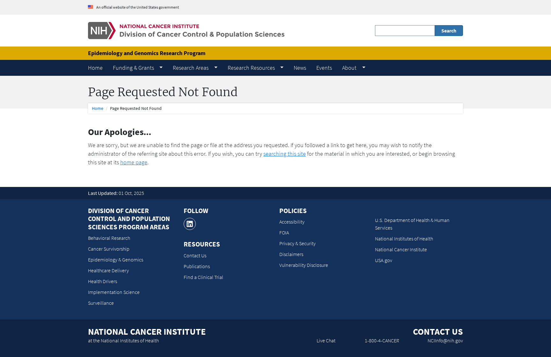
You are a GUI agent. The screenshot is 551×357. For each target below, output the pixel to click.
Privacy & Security (297, 243)
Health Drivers (102, 281)
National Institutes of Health (404, 238)
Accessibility (292, 221)
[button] (138, 68)
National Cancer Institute (401, 249)
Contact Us (195, 255)
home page (133, 162)
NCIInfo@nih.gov (445, 340)
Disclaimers (291, 254)
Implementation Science (114, 292)
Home (97, 108)
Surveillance (101, 303)
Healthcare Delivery (108, 270)
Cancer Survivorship (108, 249)
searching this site (284, 153)
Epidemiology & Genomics (115, 259)
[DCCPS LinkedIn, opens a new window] (190, 224)
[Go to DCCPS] (186, 30)
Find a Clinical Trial (203, 277)
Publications (197, 266)
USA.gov (383, 260)
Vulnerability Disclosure (303, 265)
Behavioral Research (109, 238)
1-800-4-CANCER (382, 340)
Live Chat (326, 340)
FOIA (284, 232)
